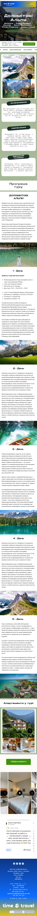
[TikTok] (20, 864)
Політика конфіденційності (18, 869)
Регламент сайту (18, 873)
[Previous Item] (7, 730)
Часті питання (18, 875)
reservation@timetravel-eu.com (18, 893)
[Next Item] (30, 76)
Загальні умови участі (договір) (18, 871)
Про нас (18, 877)
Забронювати (18, 879)
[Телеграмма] (23, 864)
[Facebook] (14, 864)
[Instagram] (17, 864)
